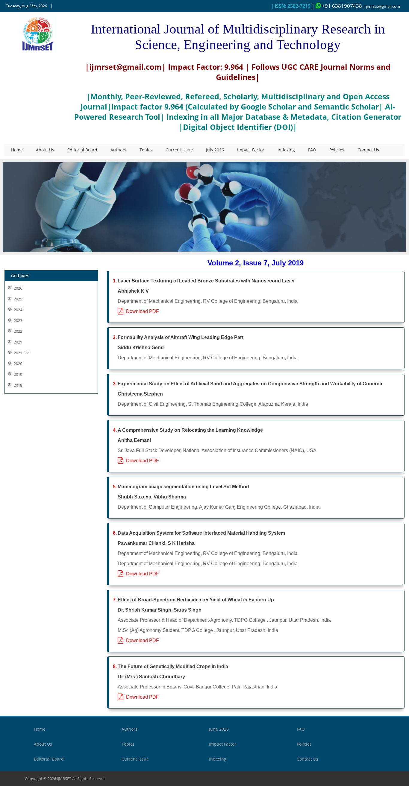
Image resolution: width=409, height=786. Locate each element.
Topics (146, 150)
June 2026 (219, 729)
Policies (336, 150)
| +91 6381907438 (337, 5)
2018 (18, 385)
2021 (18, 342)
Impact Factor (250, 150)
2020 (18, 363)
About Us (45, 150)
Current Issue (179, 150)
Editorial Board (82, 150)
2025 (18, 299)
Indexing (286, 150)
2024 (18, 309)
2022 (18, 331)
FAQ (312, 150)
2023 (18, 320)
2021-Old (22, 352)
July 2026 (215, 150)
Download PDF (141, 311)
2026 (18, 288)
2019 (18, 374)
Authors (118, 150)
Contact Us (368, 150)
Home (17, 150)
